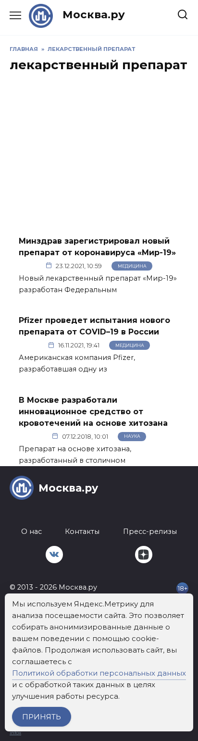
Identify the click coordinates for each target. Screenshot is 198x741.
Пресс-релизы (150, 531)
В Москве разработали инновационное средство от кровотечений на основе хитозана (93, 411)
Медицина (132, 266)
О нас (31, 531)
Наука (132, 436)
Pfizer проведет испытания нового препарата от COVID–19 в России (94, 326)
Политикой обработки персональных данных (99, 673)
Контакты (82, 531)
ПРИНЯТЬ (41, 716)
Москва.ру (93, 14)
